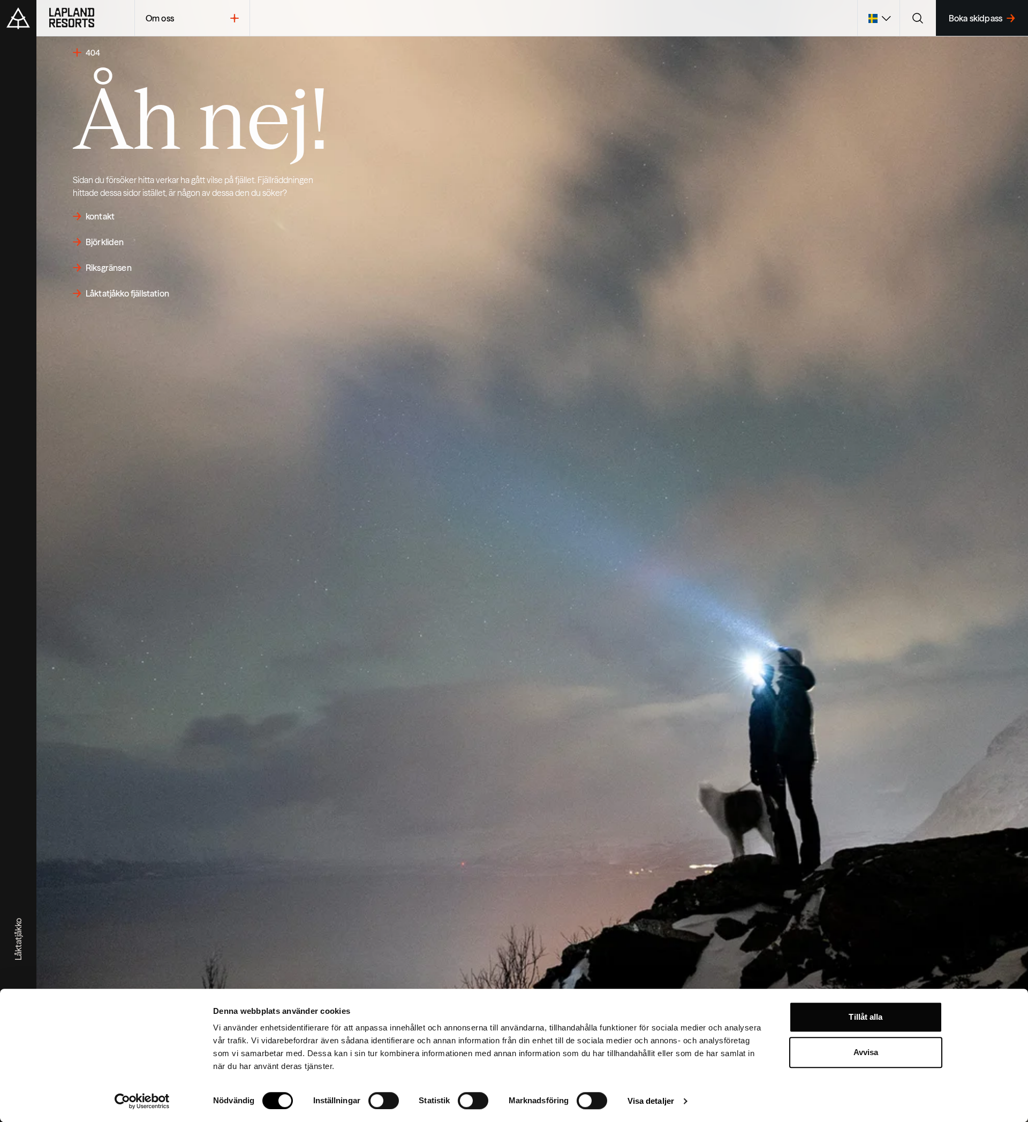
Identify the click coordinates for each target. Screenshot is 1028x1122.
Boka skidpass (975, 18)
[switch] (383, 1100)
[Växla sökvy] (918, 18)
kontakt (100, 216)
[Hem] (85, 18)
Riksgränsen (109, 267)
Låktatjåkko (18, 939)
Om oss (160, 18)
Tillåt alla (865, 1016)
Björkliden (105, 242)
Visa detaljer (651, 1100)
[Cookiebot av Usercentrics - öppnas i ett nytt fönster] (142, 1101)
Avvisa (866, 1052)
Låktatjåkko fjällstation (127, 293)
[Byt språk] (878, 18)
